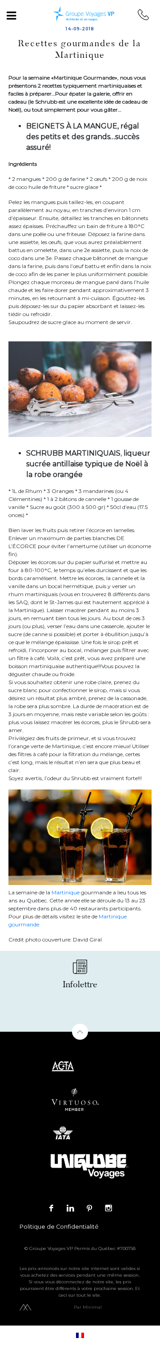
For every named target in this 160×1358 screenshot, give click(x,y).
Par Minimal (88, 1307)
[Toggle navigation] (11, 15)
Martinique (66, 892)
